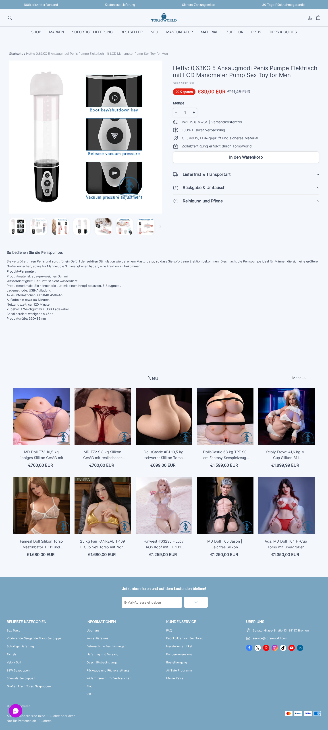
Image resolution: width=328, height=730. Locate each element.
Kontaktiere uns (97, 638)
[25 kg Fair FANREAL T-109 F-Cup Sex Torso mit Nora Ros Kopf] (103, 505)
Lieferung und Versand (102, 654)
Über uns (93, 630)
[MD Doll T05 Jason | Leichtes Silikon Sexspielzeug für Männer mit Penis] (225, 505)
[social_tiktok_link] (283, 648)
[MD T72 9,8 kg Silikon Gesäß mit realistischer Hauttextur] (103, 416)
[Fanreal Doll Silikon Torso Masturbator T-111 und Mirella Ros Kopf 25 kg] (41, 505)
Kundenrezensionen (180, 654)
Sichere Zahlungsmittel (198, 4)
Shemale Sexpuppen (21, 678)
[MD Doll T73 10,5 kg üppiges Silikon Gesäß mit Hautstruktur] (41, 416)
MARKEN (56, 32)
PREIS (256, 32)
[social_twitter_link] (258, 648)
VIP (89, 694)
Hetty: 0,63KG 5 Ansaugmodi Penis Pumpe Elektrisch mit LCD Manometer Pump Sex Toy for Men (97, 53)
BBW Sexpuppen (18, 670)
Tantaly (12, 654)
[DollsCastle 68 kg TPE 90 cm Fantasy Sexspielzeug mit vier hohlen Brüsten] (225, 416)
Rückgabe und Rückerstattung (108, 670)
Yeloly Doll (14, 662)
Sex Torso (14, 630)
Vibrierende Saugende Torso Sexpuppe (34, 638)
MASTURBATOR (179, 32)
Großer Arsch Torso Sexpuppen (29, 686)
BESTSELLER (132, 32)
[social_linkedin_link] (300, 648)
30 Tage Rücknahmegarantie (283, 4)
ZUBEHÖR (234, 32)
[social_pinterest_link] (266, 648)
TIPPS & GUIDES (283, 32)
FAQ (169, 630)
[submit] (196, 602)
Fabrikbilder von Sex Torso (184, 638)
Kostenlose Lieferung (120, 4)
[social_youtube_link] (292, 648)
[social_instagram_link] (275, 648)
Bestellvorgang (176, 662)
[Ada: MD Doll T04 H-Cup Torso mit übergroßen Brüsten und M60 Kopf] (286, 505)
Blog (90, 686)
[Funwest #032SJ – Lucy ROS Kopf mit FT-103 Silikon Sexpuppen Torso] (164, 505)
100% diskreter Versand (40, 4)
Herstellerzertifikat (179, 646)
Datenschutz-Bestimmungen (106, 646)
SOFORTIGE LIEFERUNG (92, 32)
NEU (154, 32)
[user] (310, 18)
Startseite (16, 53)
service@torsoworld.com (270, 638)
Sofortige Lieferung (20, 646)
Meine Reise (174, 678)
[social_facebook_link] (249, 648)
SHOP (36, 32)
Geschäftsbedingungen (103, 662)
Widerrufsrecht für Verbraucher (109, 678)
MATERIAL (209, 32)
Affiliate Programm (179, 670)
